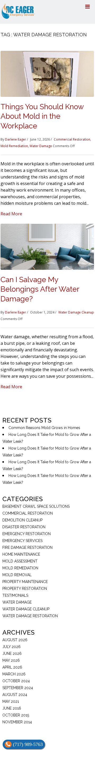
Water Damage (41, 146)
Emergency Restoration (26, 534)
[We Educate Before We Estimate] (18, 10)
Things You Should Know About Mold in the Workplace (42, 116)
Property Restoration (24, 588)
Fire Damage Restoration (27, 547)
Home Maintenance (21, 554)
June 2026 (12, 653)
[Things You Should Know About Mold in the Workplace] (47, 73)
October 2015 (15, 715)
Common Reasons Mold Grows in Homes (44, 428)
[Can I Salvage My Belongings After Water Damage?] (47, 246)
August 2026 (14, 640)
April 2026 (12, 667)
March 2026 (14, 674)
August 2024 (14, 695)
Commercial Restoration (72, 139)
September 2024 (17, 688)
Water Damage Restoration (30, 616)
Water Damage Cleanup (76, 312)
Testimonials (15, 595)
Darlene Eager (15, 139)
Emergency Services (22, 541)
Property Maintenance (25, 582)
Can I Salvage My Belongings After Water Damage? (40, 289)
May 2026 (11, 660)
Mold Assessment (19, 561)
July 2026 (11, 647)
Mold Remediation (14, 146)
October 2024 (16, 681)
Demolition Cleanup (22, 520)
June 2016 (11, 708)
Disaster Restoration (23, 527)
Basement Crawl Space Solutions (36, 506)
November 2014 (17, 722)
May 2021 (10, 701)
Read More (11, 214)
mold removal (17, 575)
